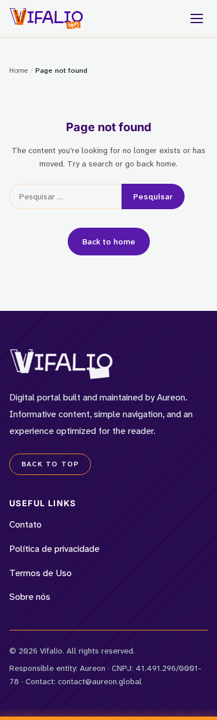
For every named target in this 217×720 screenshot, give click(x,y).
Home (18, 70)
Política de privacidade (54, 549)
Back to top (50, 464)
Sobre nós (29, 597)
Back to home (108, 241)
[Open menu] (197, 18)
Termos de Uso (40, 573)
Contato (25, 524)
